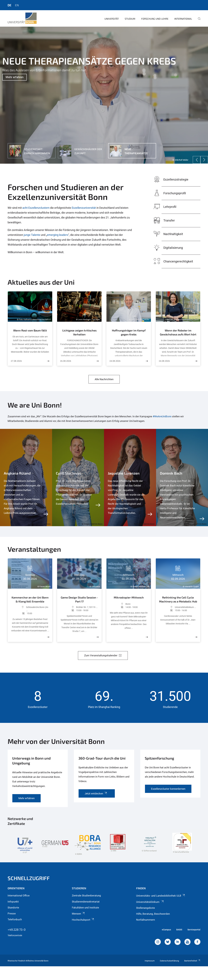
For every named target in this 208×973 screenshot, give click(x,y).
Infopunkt (13, 901)
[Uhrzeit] (19, 613)
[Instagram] (158, 942)
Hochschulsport (81, 919)
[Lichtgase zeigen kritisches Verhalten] (97, 361)
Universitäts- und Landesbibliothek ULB (158, 895)
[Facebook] (197, 942)
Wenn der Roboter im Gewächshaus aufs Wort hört (178, 332)
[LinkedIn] (178, 942)
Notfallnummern (145, 919)
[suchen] (198, 21)
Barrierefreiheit (190, 961)
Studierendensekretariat (86, 901)
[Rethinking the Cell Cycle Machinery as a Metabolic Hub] (196, 637)
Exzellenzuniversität (84, 207)
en (17, 5)
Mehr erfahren (14, 77)
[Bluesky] (168, 942)
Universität (111, 18)
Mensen (76, 913)
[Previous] (196, 160)
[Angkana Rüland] (26, 477)
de (9, 5)
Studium (130, 18)
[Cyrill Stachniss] (78, 477)
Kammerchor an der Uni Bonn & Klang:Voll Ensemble (30, 599)
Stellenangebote (145, 907)
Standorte (13, 907)
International (183, 18)
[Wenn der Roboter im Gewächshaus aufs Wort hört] (196, 361)
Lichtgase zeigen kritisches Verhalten (79, 332)
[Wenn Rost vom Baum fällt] (48, 361)
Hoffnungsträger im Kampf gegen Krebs (129, 332)
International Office (19, 895)
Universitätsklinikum (148, 901)
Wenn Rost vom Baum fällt (30, 330)
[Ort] (18, 609)
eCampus (166, 929)
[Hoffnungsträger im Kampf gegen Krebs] (147, 361)
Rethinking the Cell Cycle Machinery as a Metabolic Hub (178, 599)
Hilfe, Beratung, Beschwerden (153, 913)
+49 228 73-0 (17, 929)
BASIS (179, 929)
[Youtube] (187, 942)
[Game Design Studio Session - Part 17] (97, 637)
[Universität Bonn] (22, 18)
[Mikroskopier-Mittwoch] (147, 637)
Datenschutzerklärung (169, 961)
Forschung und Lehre (154, 18)
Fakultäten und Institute (85, 907)
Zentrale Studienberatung (86, 895)
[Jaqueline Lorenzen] (130, 477)
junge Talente (32, 234)
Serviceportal (193, 929)
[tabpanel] (104, 95)
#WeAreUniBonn (162, 416)
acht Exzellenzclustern (35, 207)
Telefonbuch (15, 919)
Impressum (150, 961)
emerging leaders (57, 234)
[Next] (204, 160)
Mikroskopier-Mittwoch (129, 597)
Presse (12, 913)
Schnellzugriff (29, 878)
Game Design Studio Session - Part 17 (79, 599)
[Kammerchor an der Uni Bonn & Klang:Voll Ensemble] (48, 637)
